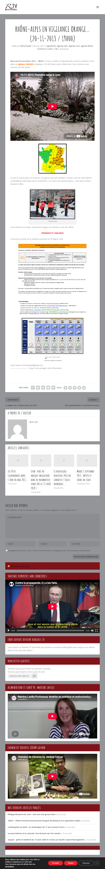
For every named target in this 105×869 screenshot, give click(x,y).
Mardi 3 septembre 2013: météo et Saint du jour (85, 475)
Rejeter (71, 863)
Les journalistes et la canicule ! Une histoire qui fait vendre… (35, 833)
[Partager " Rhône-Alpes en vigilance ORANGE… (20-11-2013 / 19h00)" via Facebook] (32, 387)
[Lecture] (8, 630)
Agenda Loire (74, 46)
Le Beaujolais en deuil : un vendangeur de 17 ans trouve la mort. (36, 827)
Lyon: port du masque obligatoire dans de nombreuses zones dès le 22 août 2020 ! (41, 479)
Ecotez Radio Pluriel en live (20, 566)
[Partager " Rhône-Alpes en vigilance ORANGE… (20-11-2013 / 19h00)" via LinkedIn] (43, 387)
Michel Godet (25, 46)
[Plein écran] (96, 630)
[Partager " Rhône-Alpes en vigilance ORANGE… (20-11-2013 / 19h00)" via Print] (53, 387)
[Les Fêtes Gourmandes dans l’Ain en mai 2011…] (18, 460)
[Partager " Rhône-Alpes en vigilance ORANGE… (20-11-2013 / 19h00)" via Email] (48, 387)
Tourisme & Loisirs (45, 49)
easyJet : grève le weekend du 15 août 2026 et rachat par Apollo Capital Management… (47, 839)
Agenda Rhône (87, 46)
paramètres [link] (9, 866)
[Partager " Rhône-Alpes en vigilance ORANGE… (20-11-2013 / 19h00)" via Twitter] (38, 387)
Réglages (86, 863)
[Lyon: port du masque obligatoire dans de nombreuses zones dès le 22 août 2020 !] (41, 460)
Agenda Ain (51, 46)
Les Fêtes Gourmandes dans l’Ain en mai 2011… (18, 475)
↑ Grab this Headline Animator (52, 360)
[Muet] (92, 630)
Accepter (55, 863)
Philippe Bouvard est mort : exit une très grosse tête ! (32, 814)
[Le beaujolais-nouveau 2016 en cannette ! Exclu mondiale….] (64, 460)
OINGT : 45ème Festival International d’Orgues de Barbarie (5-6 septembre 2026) (44, 820)
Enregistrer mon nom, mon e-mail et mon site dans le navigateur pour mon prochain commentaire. (49, 550)
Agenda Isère (62, 46)
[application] (52, 606)
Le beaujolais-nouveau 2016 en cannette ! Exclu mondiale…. (62, 477)
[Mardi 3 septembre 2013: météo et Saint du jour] (87, 460)
